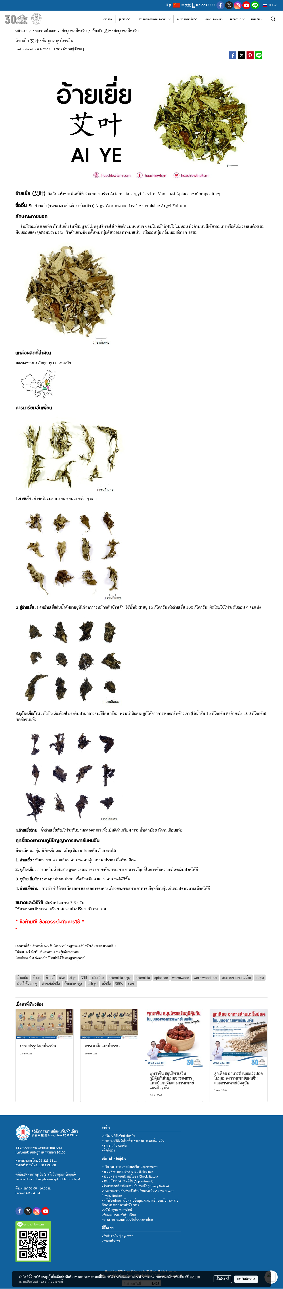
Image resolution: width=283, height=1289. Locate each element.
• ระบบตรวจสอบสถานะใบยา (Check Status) (130, 1176)
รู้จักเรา (123, 19)
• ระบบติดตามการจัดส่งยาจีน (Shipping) (127, 1171)
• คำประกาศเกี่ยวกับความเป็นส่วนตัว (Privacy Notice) (135, 1186)
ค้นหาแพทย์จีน (185, 19)
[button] (273, 19)
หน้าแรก (107, 19)
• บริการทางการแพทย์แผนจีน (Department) (129, 1167)
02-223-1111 (48, 1160)
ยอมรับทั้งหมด (246, 1279)
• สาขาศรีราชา (111, 1241)
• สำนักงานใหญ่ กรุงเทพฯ (117, 1236)
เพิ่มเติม (255, 19)
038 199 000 (47, 1165)
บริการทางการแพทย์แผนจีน (152, 19)
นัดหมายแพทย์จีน (213, 19)
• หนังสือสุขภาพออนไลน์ (117, 1210)
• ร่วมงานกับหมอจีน (114, 1145)
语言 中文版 (178, 5)
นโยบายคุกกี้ (55, 1281)
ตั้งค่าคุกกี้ (222, 1279)
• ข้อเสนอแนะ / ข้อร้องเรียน (119, 1215)
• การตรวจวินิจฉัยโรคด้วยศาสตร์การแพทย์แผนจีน (133, 1140)
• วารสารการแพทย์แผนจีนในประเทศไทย (127, 1219)
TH (270, 5)
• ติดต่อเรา (108, 1150)
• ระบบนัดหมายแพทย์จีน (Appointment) (127, 1181)
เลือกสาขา (236, 19)
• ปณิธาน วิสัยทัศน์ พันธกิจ (118, 1136)
